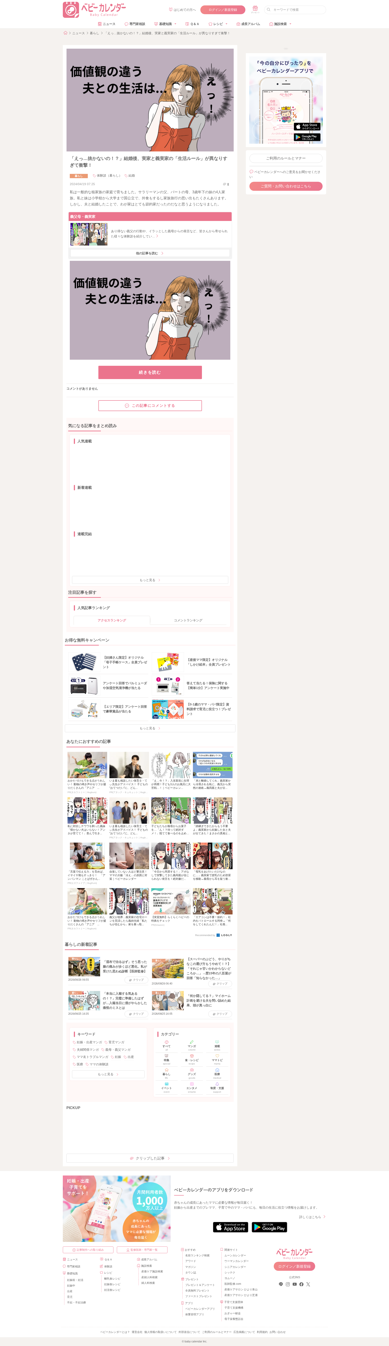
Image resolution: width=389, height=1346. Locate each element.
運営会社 (137, 1332)
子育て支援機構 (233, 1307)
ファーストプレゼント (198, 1296)
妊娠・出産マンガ (89, 1042)
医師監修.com (232, 1283)
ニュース (109, 24)
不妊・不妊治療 (76, 1302)
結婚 (132, 175)
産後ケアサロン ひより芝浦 (240, 1295)
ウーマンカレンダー (236, 1261)
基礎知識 (165, 24)
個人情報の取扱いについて (160, 1332)
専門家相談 (137, 24)
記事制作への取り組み (90, 1249)
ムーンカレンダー (235, 1255)
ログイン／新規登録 (223, 9)
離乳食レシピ (112, 1278)
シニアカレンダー (235, 1267)
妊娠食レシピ (112, 1284)
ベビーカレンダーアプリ (200, 1308)
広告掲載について (244, 1332)
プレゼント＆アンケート (200, 1285)
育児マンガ (116, 1042)
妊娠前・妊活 (75, 1280)
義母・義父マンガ (118, 1049)
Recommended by (205, 935)
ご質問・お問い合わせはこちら (286, 186)
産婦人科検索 (149, 1277)
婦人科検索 (148, 1283)
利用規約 (262, 1332)
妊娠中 (71, 1285)
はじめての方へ (185, 9)
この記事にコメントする (154, 405)
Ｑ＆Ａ (194, 24)
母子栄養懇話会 (233, 1319)
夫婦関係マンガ (88, 1049)
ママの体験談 (99, 1064)
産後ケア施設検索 (152, 1271)
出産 (131, 1057)
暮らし (94, 33)
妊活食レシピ (112, 1289)
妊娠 (118, 1057)
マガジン (190, 1267)
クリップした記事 (150, 1158)
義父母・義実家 (82, 216)
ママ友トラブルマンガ (92, 1057)
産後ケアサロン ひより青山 (240, 1289)
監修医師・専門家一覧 (144, 1249)
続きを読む (150, 372)
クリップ (138, 979)
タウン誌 (190, 1272)
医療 (80, 1064)
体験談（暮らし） (109, 175)
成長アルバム (250, 24)
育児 (69, 1296)
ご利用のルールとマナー (286, 158)
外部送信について (189, 1332)
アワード (190, 1261)
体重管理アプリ (194, 1314)
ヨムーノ (229, 1278)
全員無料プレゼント (197, 1290)
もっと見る (147, 580)
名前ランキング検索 (197, 1255)
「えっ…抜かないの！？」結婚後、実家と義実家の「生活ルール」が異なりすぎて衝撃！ (167, 33)
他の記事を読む (147, 253)
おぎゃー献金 (232, 1313)
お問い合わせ (277, 1332)
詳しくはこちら (310, 1217)
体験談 (108, 1266)
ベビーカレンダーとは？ (115, 1332)
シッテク (229, 1272)
